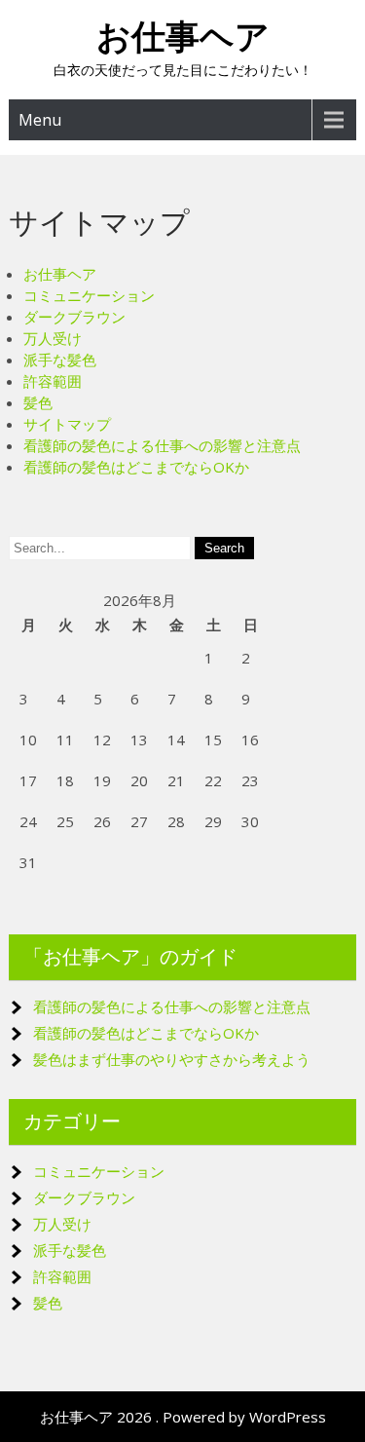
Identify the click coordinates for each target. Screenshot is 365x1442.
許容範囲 (52, 381)
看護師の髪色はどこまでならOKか (136, 466)
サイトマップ (67, 424)
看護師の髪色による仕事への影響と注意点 (162, 445)
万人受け (52, 338)
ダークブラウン (74, 316)
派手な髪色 (59, 359)
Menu (39, 120)
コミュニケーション (89, 295)
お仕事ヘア (183, 37)
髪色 (38, 402)
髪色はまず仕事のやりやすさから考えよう (171, 1059)
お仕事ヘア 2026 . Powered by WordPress (183, 1416)
